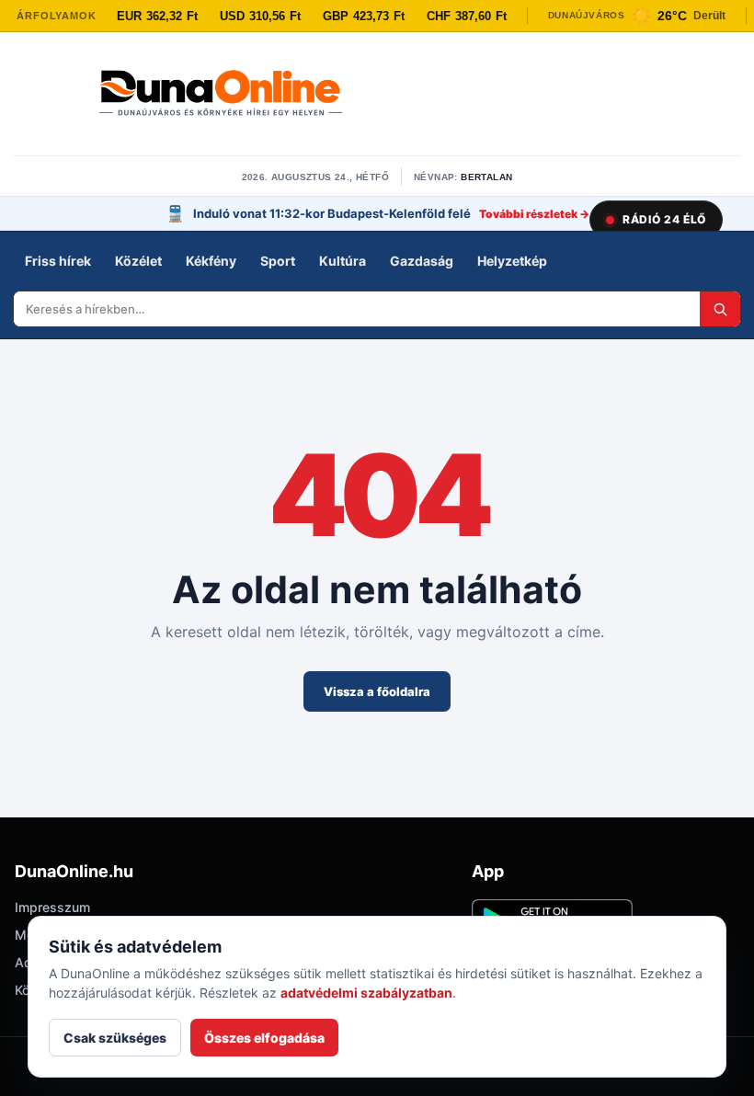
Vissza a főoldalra (377, 691)
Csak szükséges (114, 1037)
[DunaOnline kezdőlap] (220, 95)
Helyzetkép (512, 260)
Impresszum (52, 907)
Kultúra (342, 260)
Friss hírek (58, 260)
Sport (277, 260)
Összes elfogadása (264, 1037)
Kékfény (211, 260)
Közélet (138, 260)
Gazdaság (421, 260)
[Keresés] (720, 308)
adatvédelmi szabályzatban (366, 992)
